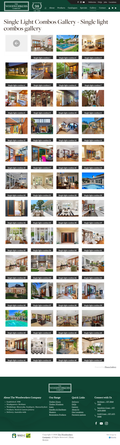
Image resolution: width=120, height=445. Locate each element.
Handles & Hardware (57, 410)
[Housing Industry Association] (14, 436)
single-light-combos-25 (42, 223)
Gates (51, 407)
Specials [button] (83, 8)
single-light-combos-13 (42, 140)
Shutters (52, 412)
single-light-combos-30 (67, 250)
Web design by (111, 435)
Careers (75, 407)
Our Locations (77, 412)
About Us (75, 410)
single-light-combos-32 (17, 278)
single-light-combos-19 (93, 168)
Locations (112, 2)
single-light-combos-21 (42, 195)
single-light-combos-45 (42, 360)
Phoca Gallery (110, 367)
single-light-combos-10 (67, 113)
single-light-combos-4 (16, 85)
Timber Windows (56, 404)
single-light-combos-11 (93, 113)
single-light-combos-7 (93, 85)
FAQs (100, 2)
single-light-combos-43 (93, 333)
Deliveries (92, 2)
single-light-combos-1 (42, 58)
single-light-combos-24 (16, 223)
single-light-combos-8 (16, 113)
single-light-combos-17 (42, 168)
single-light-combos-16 (16, 168)
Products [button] (61, 8)
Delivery (75, 402)
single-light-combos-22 (67, 195)
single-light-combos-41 (42, 333)
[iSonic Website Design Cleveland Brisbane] (112, 437)
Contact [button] (102, 8)
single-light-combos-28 (17, 250)
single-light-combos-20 (17, 195)
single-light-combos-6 (67, 85)
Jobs (105, 2)
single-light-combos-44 (16, 360)
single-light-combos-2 (67, 58)
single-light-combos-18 (67, 168)
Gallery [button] (93, 8)
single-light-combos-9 (42, 113)
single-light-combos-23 (93, 195)
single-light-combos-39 (93, 305)
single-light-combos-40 (17, 333)
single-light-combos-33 (42, 278)
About (52, 8)
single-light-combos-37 (42, 305)
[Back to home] (16, 6)
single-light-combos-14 (67, 140)
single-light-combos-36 (17, 305)
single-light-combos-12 (16, 140)
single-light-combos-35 (93, 278)
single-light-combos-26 (67, 223)
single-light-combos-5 (42, 85)
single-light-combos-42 (67, 333)
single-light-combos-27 (93, 223)
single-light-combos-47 (93, 360)
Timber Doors (55, 402)
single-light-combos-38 (67, 305)
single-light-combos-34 (67, 278)
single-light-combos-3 (93, 58)
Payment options (79, 415)
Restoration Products (57, 415)
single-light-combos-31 (93, 250)
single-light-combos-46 (67, 360)
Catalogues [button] (72, 8)
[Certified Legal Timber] (28, 436)
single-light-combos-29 (42, 250)
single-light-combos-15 (93, 140)
